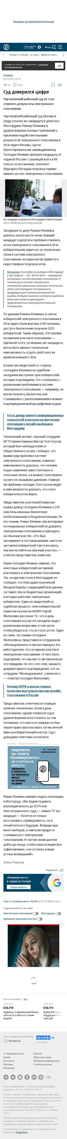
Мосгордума (48, 913)
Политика (8, 75)
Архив (6, 1057)
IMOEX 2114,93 (48, 54)
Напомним (13, 272)
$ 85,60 (13, 54)
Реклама (8, 1064)
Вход (48, 47)
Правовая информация (46, 1060)
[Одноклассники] (27, 1077)
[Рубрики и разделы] (60, 47)
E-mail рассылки (43, 1064)
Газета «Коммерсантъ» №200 (20, 901)
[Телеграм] (6, 1077)
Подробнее (21, 1132)
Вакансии (8, 1068)
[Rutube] (34, 1077)
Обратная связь (42, 1057)
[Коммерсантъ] (6, 47)
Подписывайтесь (18, 887)
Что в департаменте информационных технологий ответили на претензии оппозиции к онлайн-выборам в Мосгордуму (35, 421)
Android (38, 1053)
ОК (59, 65)
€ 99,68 (23, 54)
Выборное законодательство (20, 918)
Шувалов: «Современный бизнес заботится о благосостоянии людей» (21, 1015)
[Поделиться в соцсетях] (60, 85)
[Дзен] (20, 1077)
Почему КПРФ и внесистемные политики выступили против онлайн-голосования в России (34, 690)
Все (25, 999)
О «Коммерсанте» (13, 1053)
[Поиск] (54, 47)
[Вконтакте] (13, 1077)
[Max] (40, 1077)
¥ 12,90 (34, 54)
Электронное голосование (18, 913)
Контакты (9, 1060)
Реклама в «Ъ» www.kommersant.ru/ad (33, 21)
